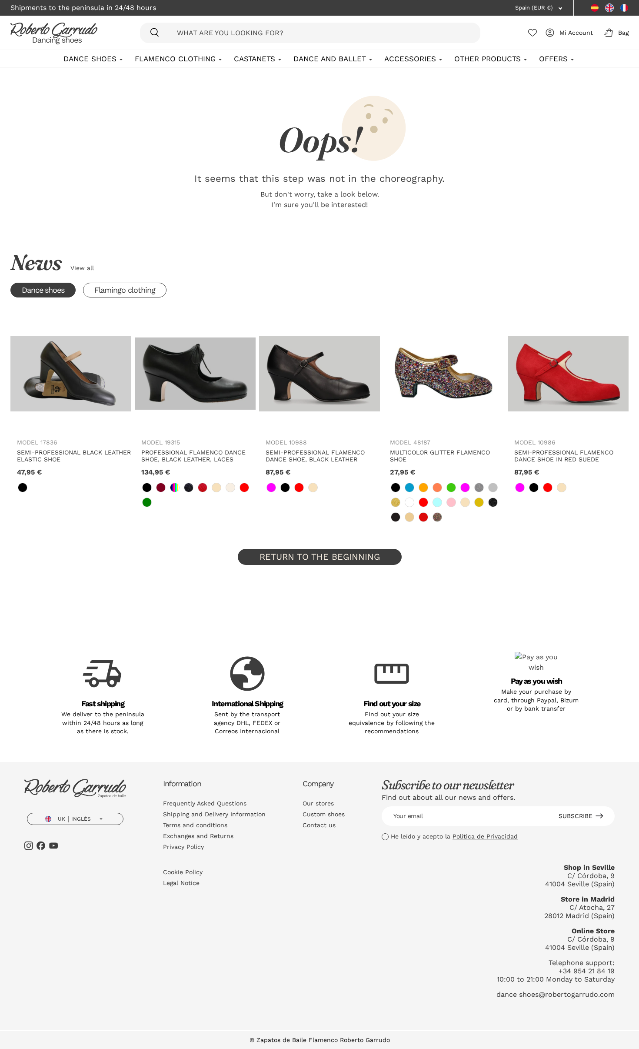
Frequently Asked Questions (204, 803)
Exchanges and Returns (198, 835)
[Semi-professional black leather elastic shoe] (70, 373)
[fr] (624, 7)
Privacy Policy (183, 846)
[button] (615, 32)
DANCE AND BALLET (329, 58)
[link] (22, 487)
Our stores (318, 803)
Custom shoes (324, 814)
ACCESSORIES (410, 58)
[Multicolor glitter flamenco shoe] (443, 373)
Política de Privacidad (485, 836)
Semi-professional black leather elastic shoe (74, 456)
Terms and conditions (195, 825)
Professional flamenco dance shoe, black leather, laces (193, 456)
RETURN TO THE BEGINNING (320, 556)
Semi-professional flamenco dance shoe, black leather (315, 456)
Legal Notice (181, 882)
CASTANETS (254, 58)
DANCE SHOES (89, 58)
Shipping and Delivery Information (214, 814)
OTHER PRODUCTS (487, 58)
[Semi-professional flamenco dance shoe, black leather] (319, 373)
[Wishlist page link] (532, 32)
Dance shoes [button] (43, 289)
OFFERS (553, 58)
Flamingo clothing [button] (124, 289)
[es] (594, 7)
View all (82, 267)
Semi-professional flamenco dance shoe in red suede (563, 456)
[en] (609, 7)
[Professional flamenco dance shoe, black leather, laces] (195, 373)
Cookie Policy (183, 872)
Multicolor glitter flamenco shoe (440, 456)
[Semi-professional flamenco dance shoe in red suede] (568, 373)
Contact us (319, 825)
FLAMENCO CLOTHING (175, 58)
